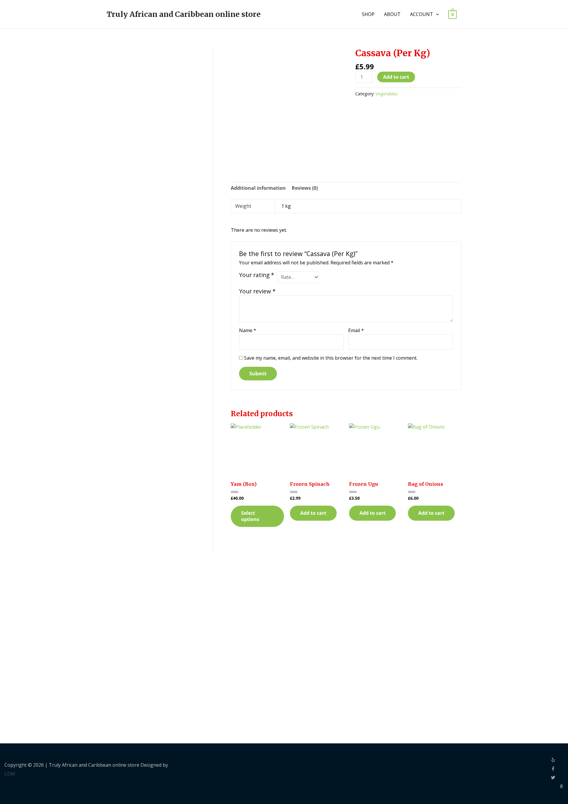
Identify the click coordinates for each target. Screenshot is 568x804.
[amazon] (561, 787)
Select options (250, 516)
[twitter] (557, 778)
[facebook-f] (557, 769)
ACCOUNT (421, 14)
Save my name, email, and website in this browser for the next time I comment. (330, 358)
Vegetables (386, 94)
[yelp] (557, 760)
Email (356, 330)
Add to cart (396, 77)
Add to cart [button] (313, 513)
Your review (257, 291)
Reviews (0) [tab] (305, 188)
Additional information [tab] (258, 188)
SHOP (368, 14)
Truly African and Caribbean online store (183, 14)
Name (247, 330)
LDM (9, 774)
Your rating (256, 275)
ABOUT (392, 14)
